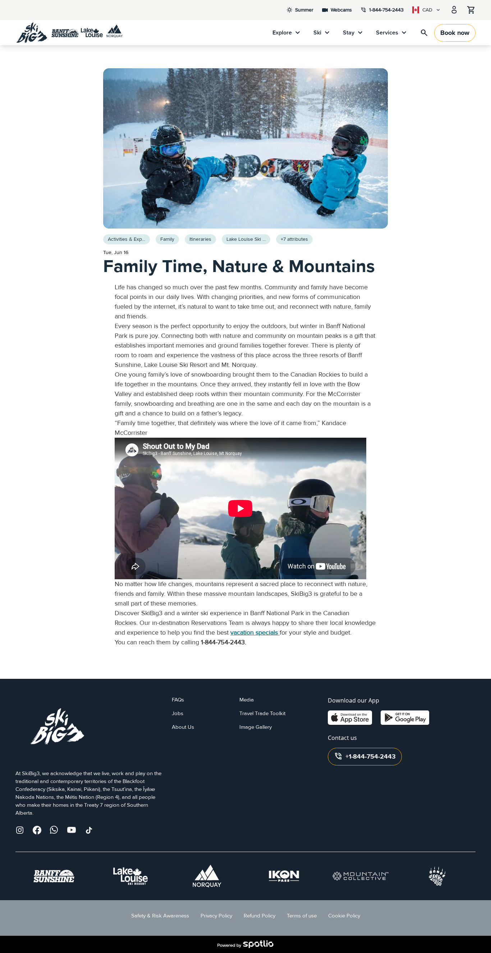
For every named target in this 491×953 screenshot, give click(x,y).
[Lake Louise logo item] (130, 876)
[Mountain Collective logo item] (360, 876)
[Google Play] (405, 717)
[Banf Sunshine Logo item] (54, 876)
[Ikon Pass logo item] (284, 876)
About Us (183, 727)
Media (246, 699)
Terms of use (302, 915)
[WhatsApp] (54, 830)
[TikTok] (88, 830)
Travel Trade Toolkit (262, 713)
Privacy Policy (216, 915)
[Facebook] (37, 830)
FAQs (178, 699)
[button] (294, 239)
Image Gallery (255, 727)
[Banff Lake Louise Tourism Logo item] (437, 876)
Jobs (177, 713)
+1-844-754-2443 (365, 756)
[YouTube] (71, 830)
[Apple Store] (350, 717)
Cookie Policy (344, 915)
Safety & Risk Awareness (160, 915)
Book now (454, 33)
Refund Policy (259, 915)
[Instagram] (19, 830)
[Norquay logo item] (207, 876)
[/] (69, 32)
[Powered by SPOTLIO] (245, 944)
